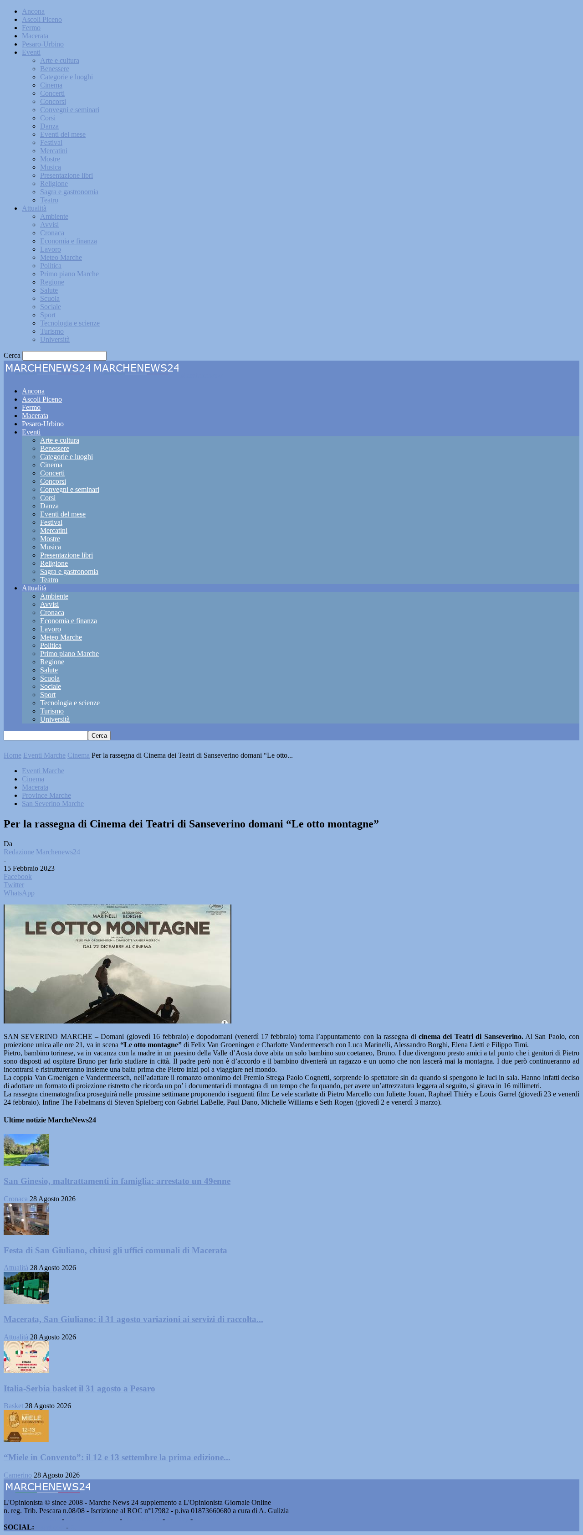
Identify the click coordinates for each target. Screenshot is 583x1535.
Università (55, 339)
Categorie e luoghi (66, 77)
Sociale (50, 306)
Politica (50, 265)
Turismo (52, 331)
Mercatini (53, 151)
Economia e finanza (68, 241)
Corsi (48, 118)
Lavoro (50, 249)
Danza (49, 126)
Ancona (33, 11)
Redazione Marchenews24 (42, 852)
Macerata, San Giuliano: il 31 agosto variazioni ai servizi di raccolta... (133, 1319)
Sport (48, 315)
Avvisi (49, 224)
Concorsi (53, 101)
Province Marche (46, 795)
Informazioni (142, 1519)
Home (12, 755)
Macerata (35, 36)
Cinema (51, 85)
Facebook (50, 1527)
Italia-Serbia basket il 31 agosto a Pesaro (79, 1388)
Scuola (50, 298)
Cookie (204, 1519)
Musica (50, 167)
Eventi (31, 52)
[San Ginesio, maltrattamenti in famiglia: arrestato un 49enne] (26, 1164)
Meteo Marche (61, 257)
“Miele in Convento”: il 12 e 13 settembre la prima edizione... (117, 1457)
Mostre (50, 159)
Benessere (54, 68)
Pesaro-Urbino (43, 44)
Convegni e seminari (69, 110)
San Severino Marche (53, 803)
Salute (49, 290)
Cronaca (52, 233)
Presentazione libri (66, 175)
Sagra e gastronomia (69, 192)
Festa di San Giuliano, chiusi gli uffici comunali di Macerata (115, 1250)
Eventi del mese (63, 134)
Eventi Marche (44, 755)
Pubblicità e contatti (32, 1519)
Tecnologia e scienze (70, 323)
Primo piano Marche (69, 274)
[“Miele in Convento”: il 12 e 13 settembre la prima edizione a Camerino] (26, 1439)
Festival (51, 142)
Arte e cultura (59, 60)
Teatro (49, 200)
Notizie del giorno (92, 1519)
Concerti (52, 93)
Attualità (34, 208)
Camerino (18, 1475)
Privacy (178, 1519)
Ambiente (54, 216)
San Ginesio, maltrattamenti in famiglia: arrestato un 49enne (117, 1181)
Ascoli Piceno (42, 19)
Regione (52, 282)
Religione (54, 183)
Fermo (31, 27)
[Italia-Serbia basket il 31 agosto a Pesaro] (26, 1371)
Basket (13, 1406)
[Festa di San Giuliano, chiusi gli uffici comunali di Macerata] (26, 1232)
